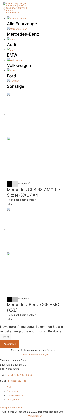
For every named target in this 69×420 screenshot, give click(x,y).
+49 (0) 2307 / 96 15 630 (19, 375)
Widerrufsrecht (15, 395)
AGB (9, 387)
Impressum (13, 399)
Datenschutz (14, 391)
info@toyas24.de (17, 380)
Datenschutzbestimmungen (34, 354)
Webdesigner (35, 416)
